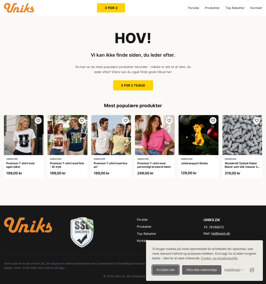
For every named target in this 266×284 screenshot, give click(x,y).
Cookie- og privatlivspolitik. (219, 258)
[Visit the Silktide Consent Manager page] (252, 270)
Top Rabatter (235, 8)
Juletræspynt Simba (194, 163)
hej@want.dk (220, 233)
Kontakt (256, 8)
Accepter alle (166, 269)
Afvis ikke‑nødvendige (201, 269)
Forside (193, 8)
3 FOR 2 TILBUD (133, 85)
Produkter (212, 8)
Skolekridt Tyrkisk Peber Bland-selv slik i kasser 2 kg (241, 167)
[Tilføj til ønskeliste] (38, 120)
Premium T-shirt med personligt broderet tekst (154, 165)
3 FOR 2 (111, 8)
